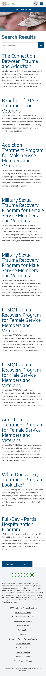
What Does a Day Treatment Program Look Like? (23, 479)
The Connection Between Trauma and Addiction (20, 61)
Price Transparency (23, 612)
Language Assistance (23, 621)
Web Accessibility (23, 648)
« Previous (9, 564)
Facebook (14, 575)
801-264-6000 (23, 9)
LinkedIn (20, 575)
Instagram (26, 575)
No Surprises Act (23, 643)
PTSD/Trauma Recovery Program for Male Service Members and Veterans (21, 375)
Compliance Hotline (23, 657)
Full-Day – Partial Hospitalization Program (20, 524)
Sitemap (23, 634)
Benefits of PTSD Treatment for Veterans (20, 105)
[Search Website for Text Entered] (41, 45)
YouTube (32, 575)
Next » (25, 564)
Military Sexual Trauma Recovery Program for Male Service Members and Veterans (20, 265)
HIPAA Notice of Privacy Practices (23, 608)
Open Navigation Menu (41, 3)
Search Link (35, 3)
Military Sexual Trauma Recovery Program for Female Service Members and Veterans (23, 210)
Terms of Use (23, 630)
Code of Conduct (23, 652)
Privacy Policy (23, 626)
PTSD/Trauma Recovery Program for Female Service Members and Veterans (21, 320)
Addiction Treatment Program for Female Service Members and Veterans (23, 429)
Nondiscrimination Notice (23, 617)
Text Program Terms (23, 661)
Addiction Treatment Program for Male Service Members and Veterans (23, 155)
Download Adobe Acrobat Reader (23, 639)
